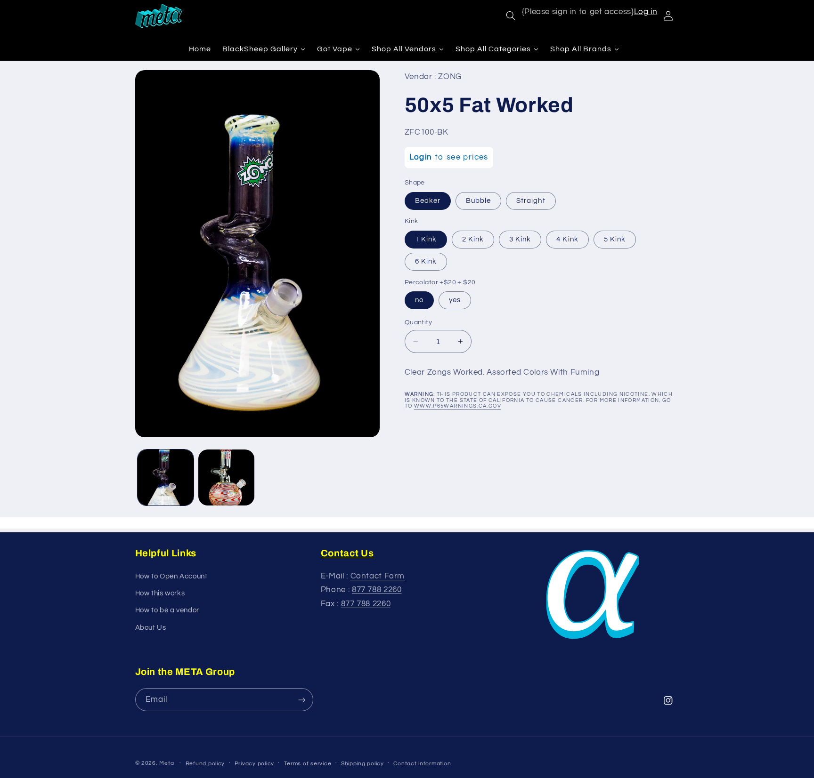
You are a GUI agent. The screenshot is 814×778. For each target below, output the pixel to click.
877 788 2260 (377, 590)
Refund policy (205, 763)
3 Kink (520, 238)
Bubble (478, 200)
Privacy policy (254, 763)
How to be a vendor (167, 610)
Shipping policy (362, 763)
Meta (166, 763)
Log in (646, 12)
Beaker (427, 200)
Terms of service (308, 763)
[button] (510, 16)
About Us (150, 627)
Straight (530, 200)
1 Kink (426, 238)
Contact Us (347, 553)
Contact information (422, 763)
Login (420, 157)
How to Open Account (171, 576)
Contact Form (377, 576)
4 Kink (567, 238)
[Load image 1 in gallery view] (166, 477)
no (419, 299)
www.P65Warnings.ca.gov (457, 406)
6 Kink (426, 261)
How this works (160, 593)
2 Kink (473, 238)
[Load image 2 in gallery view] (226, 477)
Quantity (418, 322)
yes (455, 299)
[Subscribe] (301, 699)
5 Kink (615, 238)
